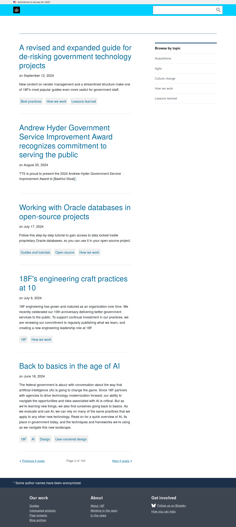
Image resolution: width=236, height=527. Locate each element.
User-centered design (71, 439)
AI (33, 439)
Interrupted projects (42, 510)
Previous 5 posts (33, 461)
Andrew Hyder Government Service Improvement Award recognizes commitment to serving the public (66, 140)
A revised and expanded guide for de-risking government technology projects (75, 56)
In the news (98, 515)
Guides (34, 505)
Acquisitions (163, 58)
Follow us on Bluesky (171, 505)
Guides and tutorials (35, 252)
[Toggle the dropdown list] (218, 10)
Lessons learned (84, 101)
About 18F (98, 505)
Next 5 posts (121, 461)
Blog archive (38, 520)
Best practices (31, 101)
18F (23, 339)
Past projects (38, 515)
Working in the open (104, 510)
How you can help (163, 511)
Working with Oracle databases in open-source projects (75, 211)
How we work (56, 101)
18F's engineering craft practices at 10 (73, 283)
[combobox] (188, 10)
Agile (158, 68)
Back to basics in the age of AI (69, 365)
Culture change (165, 78)
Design (45, 439)
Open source (64, 252)
